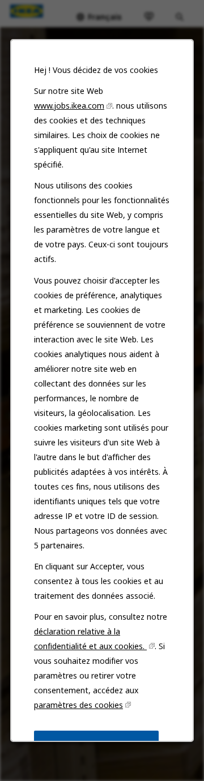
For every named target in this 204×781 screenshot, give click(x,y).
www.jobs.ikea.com (69, 105)
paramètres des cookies (78, 705)
